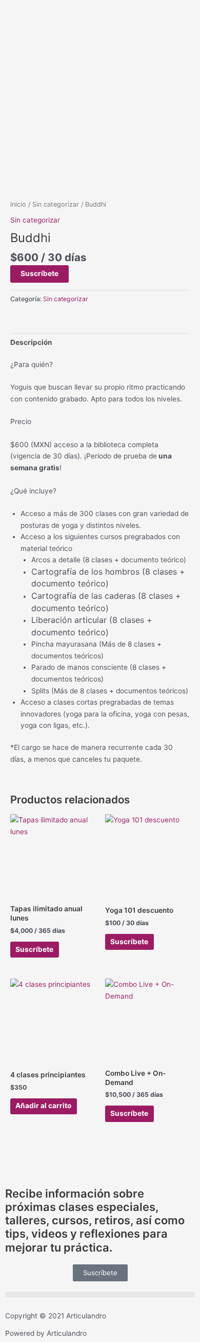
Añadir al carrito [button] (43, 1105)
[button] (100, 1294)
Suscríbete (39, 273)
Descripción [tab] (31, 342)
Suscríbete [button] (34, 949)
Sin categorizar (55, 204)
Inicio (18, 204)
